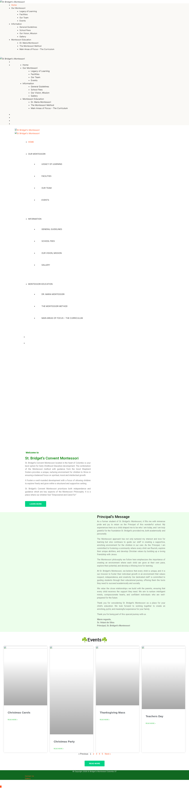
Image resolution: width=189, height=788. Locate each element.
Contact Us (29, 776)
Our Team (24, 17)
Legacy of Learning (28, 11)
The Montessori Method (30, 46)
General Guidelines (28, 27)
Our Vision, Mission (28, 33)
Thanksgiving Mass (112, 712)
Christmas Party (64, 741)
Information (16, 24)
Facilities (24, 14)
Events (23, 20)
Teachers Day (154, 716)
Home (14, 5)
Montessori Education (21, 39)
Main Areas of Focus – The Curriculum (37, 49)
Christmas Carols (19, 712)
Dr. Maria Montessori (29, 43)
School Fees (25, 30)
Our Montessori (18, 8)
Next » (108, 754)
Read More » (13, 720)
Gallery (23, 36)
